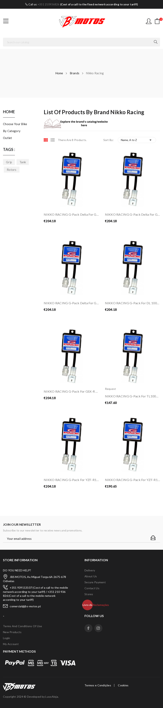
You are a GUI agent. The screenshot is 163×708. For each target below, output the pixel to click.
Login (6, 638)
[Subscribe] (153, 538)
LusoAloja (51, 696)
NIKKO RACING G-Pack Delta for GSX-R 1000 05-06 (71, 214)
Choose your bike (15, 124)
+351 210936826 (49, 4)
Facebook (88, 628)
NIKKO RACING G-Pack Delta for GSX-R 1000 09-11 (71, 303)
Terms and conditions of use (22, 626)
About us (90, 576)
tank (22, 162)
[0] (157, 21)
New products (12, 632)
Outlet (7, 138)
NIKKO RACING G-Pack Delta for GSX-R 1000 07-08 (132, 214)
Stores (88, 594)
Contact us (91, 588)
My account (11, 644)
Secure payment (95, 582)
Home (9, 112)
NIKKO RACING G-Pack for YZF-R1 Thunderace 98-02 (132, 480)
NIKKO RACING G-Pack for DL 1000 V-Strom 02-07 (132, 303)
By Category (11, 131)
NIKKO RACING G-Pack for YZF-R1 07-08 (71, 480)
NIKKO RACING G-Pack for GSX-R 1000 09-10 (71, 391)
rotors (11, 169)
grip (9, 162)
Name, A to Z (137, 140)
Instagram (98, 628)
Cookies (123, 685)
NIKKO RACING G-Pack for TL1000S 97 (132, 396)
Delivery (89, 570)
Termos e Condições (97, 685)
